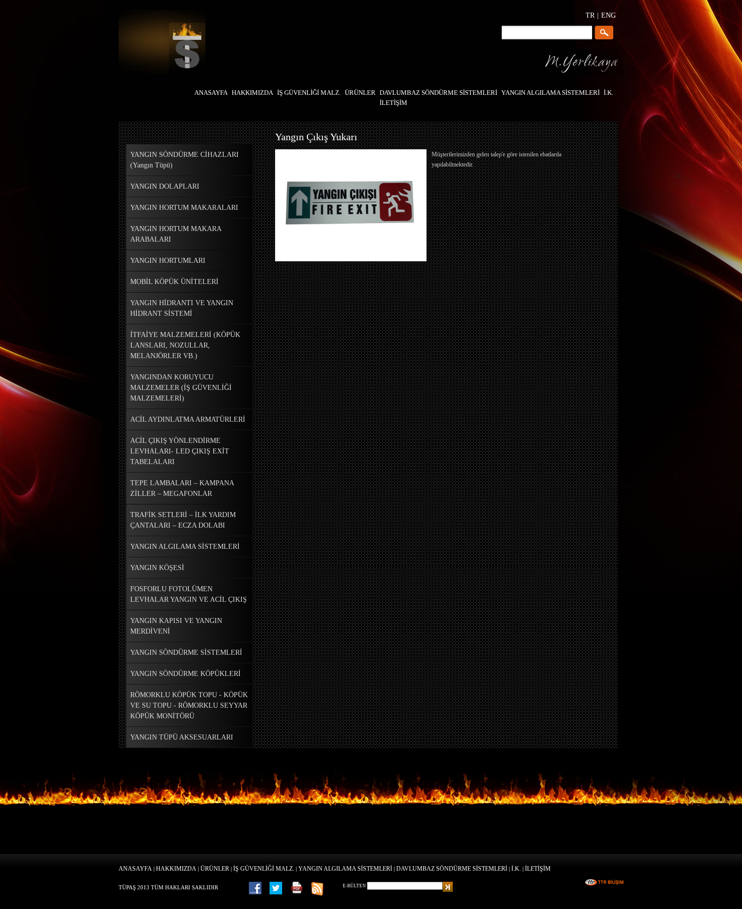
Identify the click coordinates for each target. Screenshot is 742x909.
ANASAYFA (135, 868)
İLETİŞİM (538, 868)
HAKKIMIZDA (176, 868)
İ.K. (516, 868)
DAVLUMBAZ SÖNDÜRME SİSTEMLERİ (451, 868)
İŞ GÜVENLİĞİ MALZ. (263, 868)
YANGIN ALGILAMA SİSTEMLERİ (345, 868)
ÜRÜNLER (214, 868)
